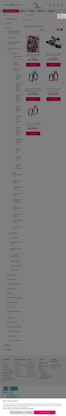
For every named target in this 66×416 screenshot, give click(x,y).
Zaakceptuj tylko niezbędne (16, 412)
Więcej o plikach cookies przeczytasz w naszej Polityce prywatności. (18, 408)
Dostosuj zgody (29, 412)
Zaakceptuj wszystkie (45, 412)
